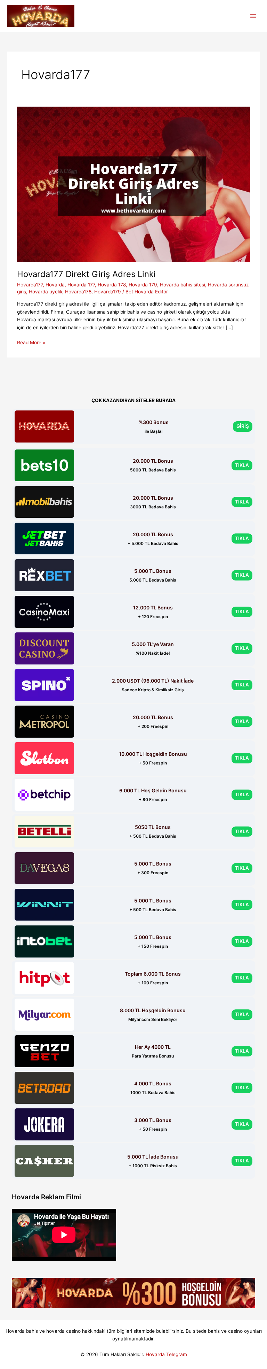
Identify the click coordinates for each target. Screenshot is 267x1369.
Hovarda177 (30, 284)
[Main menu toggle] (253, 16)
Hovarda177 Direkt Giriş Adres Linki (86, 274)
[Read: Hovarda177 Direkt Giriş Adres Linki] (133, 183)
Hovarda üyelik (45, 291)
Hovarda (55, 284)
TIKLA (242, 465)
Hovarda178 (78, 291)
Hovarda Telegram (166, 1354)
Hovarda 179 (143, 284)
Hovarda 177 (81, 284)
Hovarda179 (107, 291)
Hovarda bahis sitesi (182, 284)
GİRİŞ (242, 426)
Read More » (31, 343)
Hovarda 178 (112, 284)
